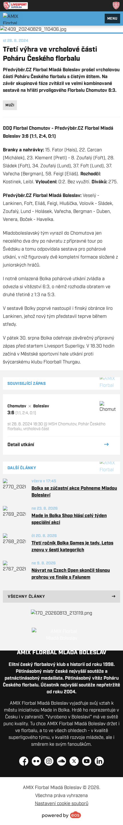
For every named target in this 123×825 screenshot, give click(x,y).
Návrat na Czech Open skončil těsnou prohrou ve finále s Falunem (70, 573)
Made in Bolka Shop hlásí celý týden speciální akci (69, 519)
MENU (112, 18)
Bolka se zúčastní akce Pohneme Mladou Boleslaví (74, 491)
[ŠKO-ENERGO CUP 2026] (61, 612)
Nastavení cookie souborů (61, 803)
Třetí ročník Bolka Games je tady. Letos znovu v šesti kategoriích (72, 546)
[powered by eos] (61, 814)
